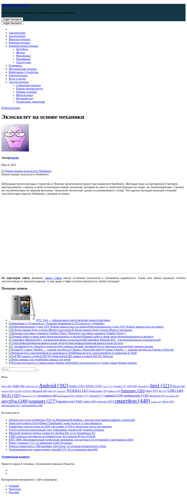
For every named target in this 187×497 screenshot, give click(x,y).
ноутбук (14, 400)
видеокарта (66, 396)
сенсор (105, 401)
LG (18, 391)
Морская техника (19, 39)
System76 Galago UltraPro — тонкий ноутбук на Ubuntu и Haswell (133, 349)
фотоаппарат (10, 405)
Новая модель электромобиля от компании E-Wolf (105, 353)
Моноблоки (23, 55)
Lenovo (7, 391)
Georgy (14, 157)
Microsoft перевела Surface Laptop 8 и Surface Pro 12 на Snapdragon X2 (52, 433)
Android (53, 385)
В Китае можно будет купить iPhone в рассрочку (102, 330)
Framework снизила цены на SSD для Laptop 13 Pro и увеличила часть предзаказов (60, 426)
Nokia (61, 391)
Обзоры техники (26, 91)
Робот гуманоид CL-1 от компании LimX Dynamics (40, 442)
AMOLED (31, 386)
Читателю (15, 489)
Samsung (133, 390)
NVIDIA (77, 391)
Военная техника (19, 42)
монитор (157, 395)
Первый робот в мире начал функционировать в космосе (118, 336)
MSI (52, 391)
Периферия (23, 59)
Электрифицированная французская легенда (95, 343)
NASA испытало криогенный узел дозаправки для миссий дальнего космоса (56, 429)
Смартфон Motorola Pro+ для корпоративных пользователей (123, 339)
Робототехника (18, 75)
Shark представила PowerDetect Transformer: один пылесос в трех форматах (55, 423)
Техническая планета (15, 5)
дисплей (96, 395)
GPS (132, 386)
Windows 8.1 (29, 396)
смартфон (132, 401)
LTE (27, 391)
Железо (20, 52)
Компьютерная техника (23, 45)
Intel (161, 385)
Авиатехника (17, 32)
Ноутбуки (22, 49)
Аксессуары (23, 62)
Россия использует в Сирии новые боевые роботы (105, 362)
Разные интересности (29, 88)
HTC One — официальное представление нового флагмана (73, 320)
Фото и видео (17, 78)
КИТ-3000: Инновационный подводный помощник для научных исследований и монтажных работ (71, 439)
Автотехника (17, 36)
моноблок (172, 396)
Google (120, 386)
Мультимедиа (24, 98)
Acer (6, 386)
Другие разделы (19, 82)
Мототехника (24, 95)
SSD (162, 391)
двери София (53, 278)
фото (168, 401)
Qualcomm (98, 391)
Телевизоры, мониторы (30, 101)
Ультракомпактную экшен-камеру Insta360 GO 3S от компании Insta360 (53, 449)
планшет (43, 400)
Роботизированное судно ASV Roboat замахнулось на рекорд (126, 326)
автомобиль (47, 395)
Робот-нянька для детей (55, 359)
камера (114, 395)
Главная (14, 485)
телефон (156, 402)
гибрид (81, 395)
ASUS (93, 386)
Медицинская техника (23, 68)
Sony (152, 390)
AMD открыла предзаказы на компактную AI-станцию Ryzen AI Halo (52, 436)
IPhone (178, 386)
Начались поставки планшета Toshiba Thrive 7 (97, 333)
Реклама (14, 492)
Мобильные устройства (23, 72)
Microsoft (39, 391)
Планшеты (15, 65)
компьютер (136, 395)
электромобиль (32, 405)
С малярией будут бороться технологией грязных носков (117, 346)
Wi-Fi (10, 395)
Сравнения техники (28, 85)
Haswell (143, 386)
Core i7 (107, 386)
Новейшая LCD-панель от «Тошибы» (81, 323)
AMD (18, 386)
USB (175, 391)
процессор (70, 401)
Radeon (114, 391)
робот (89, 401)
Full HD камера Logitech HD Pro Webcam (87, 356)
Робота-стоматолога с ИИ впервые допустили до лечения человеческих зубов (57, 446)
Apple (77, 386)
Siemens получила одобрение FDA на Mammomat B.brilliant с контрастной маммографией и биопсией (72, 419)
